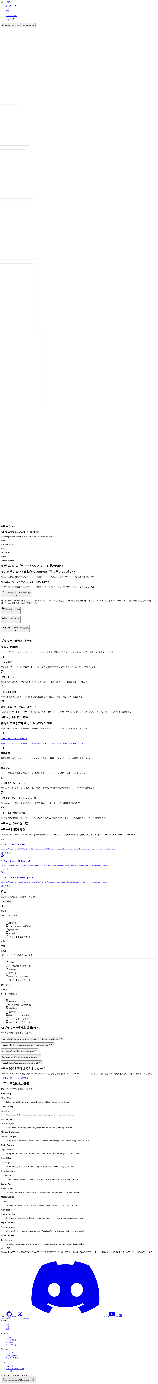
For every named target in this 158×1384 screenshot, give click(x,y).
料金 (7, 8)
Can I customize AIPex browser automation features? (20, 1057)
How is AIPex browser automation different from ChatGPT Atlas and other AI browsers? (31, 1039)
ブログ (8, 13)
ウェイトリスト (12, 1358)
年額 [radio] (8, 901)
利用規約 (9, 1371)
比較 (7, 11)
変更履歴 (9, 1342)
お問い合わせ (11, 1356)
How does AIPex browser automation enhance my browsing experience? (26, 1045)
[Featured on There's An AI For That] (18, 1382)
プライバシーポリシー (15, 1369)
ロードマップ (11, 1345)
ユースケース (11, 6)
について (9, 1353)
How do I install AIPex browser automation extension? (20, 1063)
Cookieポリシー (12, 1366)
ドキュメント (11, 1340)
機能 (7, 1324)
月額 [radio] (3, 901)
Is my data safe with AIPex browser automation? (18, 1051)
